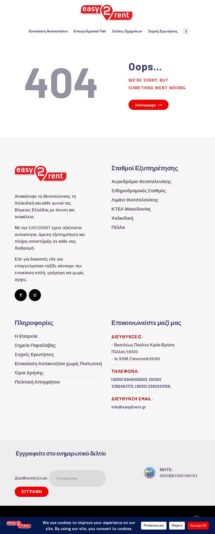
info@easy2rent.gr (128, 406)
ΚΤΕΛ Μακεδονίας (131, 208)
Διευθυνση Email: (32, 478)
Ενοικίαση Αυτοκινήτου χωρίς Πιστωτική (58, 363)
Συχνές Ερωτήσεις (34, 354)
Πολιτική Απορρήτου (37, 381)
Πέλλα (118, 227)
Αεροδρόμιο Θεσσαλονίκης (141, 181)
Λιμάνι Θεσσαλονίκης (134, 199)
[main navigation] (186, 31)
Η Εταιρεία (26, 336)
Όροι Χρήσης (29, 372)
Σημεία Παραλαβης (35, 345)
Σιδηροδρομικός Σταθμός (138, 190)
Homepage (145, 104)
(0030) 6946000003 (129, 379)
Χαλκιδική (122, 218)
